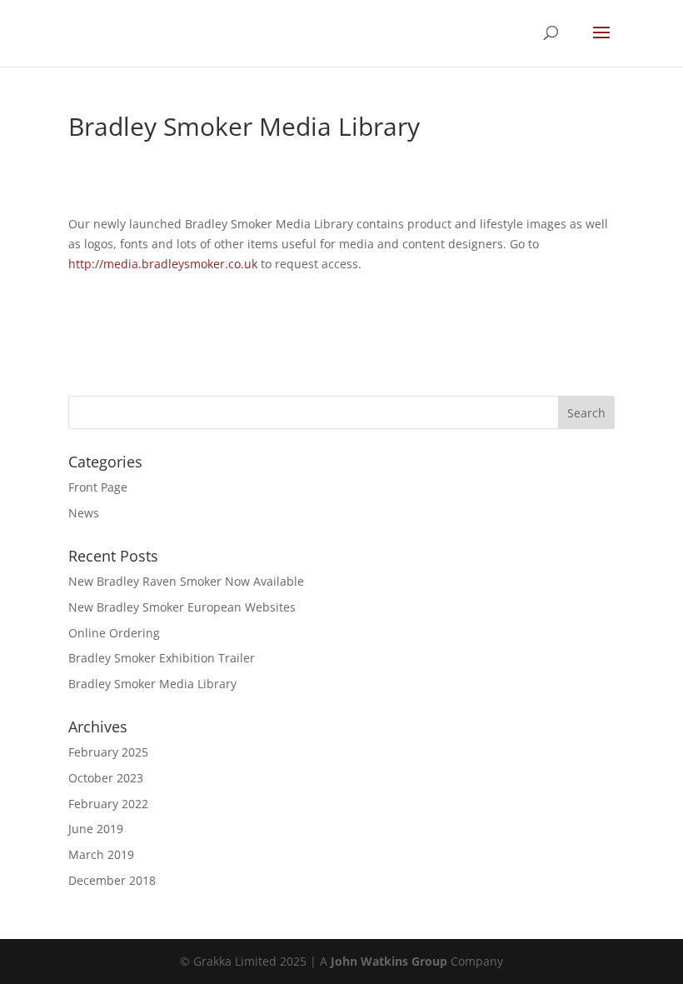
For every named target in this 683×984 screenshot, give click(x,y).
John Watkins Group (389, 961)
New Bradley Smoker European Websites (182, 607)
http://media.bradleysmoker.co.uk (162, 264)
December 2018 (112, 880)
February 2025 (108, 752)
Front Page (97, 487)
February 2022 (108, 804)
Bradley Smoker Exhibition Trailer (161, 658)
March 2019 (101, 854)
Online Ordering (114, 633)
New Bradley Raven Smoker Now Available (186, 581)
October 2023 (105, 778)
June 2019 (95, 829)
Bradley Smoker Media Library (152, 684)
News (83, 513)
